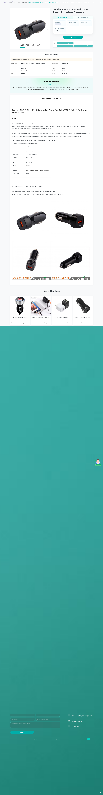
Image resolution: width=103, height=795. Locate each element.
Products (52, 2)
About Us (58, 2)
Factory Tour (65, 2)
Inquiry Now (73, 37)
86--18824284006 (75, 726)
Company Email (74, 720)
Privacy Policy (39, 708)
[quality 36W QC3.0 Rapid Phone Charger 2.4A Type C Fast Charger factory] (41, 306)
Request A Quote (82, 2)
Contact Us (74, 2)
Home (46, 2)
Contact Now (19, 323)
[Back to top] (88, 739)
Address (73, 714)
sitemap (47, 708)
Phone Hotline (74, 724)
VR (89, 2)
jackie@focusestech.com (77, 721)
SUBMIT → (22, 732)
